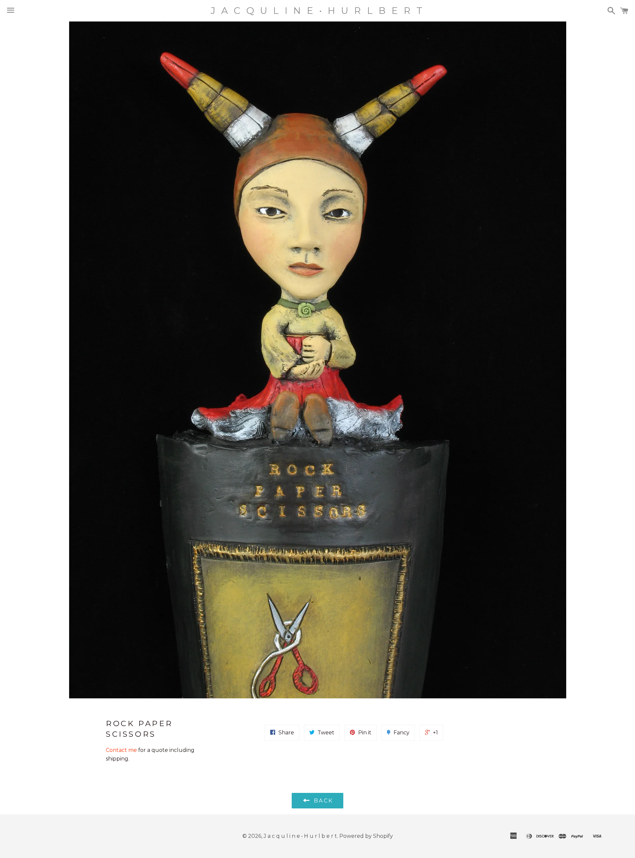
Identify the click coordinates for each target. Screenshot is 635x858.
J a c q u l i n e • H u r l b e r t (317, 10)
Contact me (122, 750)
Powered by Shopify (366, 836)
